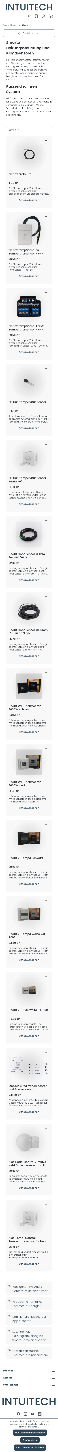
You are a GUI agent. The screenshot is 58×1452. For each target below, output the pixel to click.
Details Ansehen (29, 200)
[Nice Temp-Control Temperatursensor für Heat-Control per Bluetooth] (29, 1218)
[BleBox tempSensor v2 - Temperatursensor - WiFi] (29, 230)
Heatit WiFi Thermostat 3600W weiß (25, 783)
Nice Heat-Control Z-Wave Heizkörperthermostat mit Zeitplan (27, 1163)
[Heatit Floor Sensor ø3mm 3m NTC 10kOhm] (29, 534)
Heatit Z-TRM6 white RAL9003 (29, 1010)
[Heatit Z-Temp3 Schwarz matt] (29, 838)
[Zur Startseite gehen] (29, 7)
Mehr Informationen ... (29, 1426)
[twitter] (33, 1414)
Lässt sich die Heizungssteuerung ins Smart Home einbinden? (29, 1336)
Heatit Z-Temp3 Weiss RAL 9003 (27, 935)
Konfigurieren (30, 1440)
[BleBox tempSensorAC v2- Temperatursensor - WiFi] (29, 306)
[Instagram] (25, 1414)
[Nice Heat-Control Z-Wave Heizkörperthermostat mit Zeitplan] (29, 1142)
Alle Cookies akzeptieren (30, 1447)
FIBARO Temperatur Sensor (27, 402)
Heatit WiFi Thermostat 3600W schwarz (25, 707)
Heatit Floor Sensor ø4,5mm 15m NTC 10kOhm (28, 631)
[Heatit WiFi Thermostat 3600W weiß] (29, 762)
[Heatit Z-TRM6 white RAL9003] (29, 990)
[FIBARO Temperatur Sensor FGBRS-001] (29, 458)
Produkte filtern (31, 33)
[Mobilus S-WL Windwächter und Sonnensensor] (29, 1066)
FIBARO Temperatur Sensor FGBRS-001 (27, 479)
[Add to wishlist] (46, 142)
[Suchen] (29, 16)
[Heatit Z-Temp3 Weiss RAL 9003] (29, 914)
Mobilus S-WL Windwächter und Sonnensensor (28, 1087)
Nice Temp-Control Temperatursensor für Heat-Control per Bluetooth (29, 1239)
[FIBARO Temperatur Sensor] (29, 382)
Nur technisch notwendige (30, 1432)
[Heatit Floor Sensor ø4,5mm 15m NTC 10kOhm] (29, 610)
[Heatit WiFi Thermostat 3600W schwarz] (29, 686)
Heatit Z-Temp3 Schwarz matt (26, 859)
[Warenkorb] (51, 16)
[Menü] (7, 16)
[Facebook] (18, 1414)
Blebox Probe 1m (20, 174)
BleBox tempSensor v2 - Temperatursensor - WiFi (26, 251)
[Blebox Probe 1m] (29, 154)
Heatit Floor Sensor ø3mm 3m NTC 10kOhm (27, 555)
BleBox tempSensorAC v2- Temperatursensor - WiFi (27, 327)
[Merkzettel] (36, 16)
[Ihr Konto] (43, 16)
